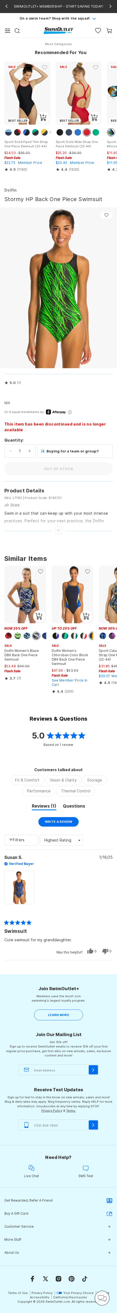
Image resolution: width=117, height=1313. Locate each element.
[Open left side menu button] (7, 30)
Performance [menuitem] (39, 791)
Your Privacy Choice (78, 1293)
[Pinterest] (71, 1279)
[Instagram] (58, 1279)
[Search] (17, 30)
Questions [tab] (74, 807)
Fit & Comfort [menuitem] (27, 780)
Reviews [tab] (44, 807)
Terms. (71, 1110)
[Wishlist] (98, 30)
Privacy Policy (51, 1110)
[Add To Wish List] (106, 215)
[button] (12, 383)
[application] (102, 1298)
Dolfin (10, 190)
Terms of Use (18, 1293)
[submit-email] (93, 1069)
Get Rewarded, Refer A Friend (28, 1200)
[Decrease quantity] (10, 451)
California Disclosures (70, 1297)
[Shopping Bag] (109, 30)
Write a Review (62, 823)
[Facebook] (32, 1279)
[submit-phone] (93, 1125)
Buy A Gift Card (16, 1213)
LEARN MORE (58, 1015)
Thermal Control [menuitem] (75, 791)
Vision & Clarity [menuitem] (63, 780)
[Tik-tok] (84, 1279)
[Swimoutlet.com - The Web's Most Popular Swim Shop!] (58, 30)
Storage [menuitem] (94, 780)
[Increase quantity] (29, 451)
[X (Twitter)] (45, 1279)
